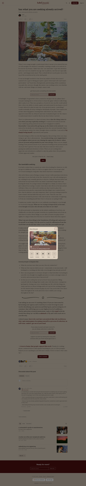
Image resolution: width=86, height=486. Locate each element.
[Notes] (48, 254)
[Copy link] (32, 254)
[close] (56, 229)
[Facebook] (37, 254)
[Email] (43, 254)
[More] (54, 254)
